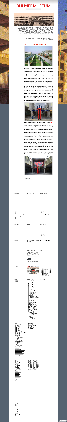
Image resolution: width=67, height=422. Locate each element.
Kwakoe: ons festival (20, 34)
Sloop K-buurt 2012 (44, 210)
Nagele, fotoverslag (18, 210)
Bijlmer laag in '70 (49, 29)
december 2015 (18, 399)
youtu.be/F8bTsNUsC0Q (45, 274)
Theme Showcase (31, 230)
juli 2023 (16, 364)
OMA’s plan (22, 36)
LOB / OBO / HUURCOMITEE (47, 36)
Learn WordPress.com (32, 229)
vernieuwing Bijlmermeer (19, 216)
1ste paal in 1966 (45, 27)
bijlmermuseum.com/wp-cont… (46, 266)
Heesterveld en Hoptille (25, 33)
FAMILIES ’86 (50, 32)
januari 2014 (17, 415)
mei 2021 (16, 371)
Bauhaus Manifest (48, 28)
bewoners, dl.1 (39, 28)
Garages (45, 32)
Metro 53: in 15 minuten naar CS (33, 36)
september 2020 (18, 372)
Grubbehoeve (35, 33)
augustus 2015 (17, 403)
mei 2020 (17, 373)
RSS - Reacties (17, 281)
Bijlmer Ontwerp (40, 29)
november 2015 (18, 400)
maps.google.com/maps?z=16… (46, 267)
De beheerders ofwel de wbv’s (20, 332)
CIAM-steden (22, 30)
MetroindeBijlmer (18, 209)
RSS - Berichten (18, 280)
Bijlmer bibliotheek (30, 28)
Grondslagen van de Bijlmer (46, 33)
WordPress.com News (32, 232)
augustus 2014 (17, 409)
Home (51, 27)
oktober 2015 (17, 401)
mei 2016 (16, 395)
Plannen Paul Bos (49, 37)
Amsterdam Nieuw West (27, 27)
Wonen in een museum (19, 218)
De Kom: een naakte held (40, 31)
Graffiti (28, 32)
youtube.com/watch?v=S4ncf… (46, 269)
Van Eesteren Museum (45, 236)
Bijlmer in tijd (21, 28)
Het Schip (42, 229)
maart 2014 (17, 413)
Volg (29, 259)
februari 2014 (17, 414)
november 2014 (18, 407)
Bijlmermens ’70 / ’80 (42, 30)
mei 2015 (16, 406)
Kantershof (17, 207)
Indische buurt (43, 231)
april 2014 (17, 412)
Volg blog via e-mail (31, 250)
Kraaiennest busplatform (33, 34)
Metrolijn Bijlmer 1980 (44, 207)
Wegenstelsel (28, 38)
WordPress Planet (31, 231)
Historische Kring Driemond (45, 230)
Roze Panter (43, 209)
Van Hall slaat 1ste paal (45, 214)
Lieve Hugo (17, 208)
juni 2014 (16, 410)
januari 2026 (17, 360)
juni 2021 (16, 370)
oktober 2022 (17, 365)
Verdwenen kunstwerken (28, 37)
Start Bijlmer (43, 211)
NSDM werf (43, 232)
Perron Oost (43, 233)
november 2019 (18, 374)
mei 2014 (16, 411)
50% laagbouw (37, 27)
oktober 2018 (17, 377)
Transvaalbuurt (43, 235)
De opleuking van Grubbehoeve (25, 31)
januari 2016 (17, 398)
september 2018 (18, 378)
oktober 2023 (17, 363)
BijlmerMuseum (34, 5)
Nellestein (17, 211)
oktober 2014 (17, 408)
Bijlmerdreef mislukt (23, 29)
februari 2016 (17, 397)
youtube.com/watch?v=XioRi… (46, 273)
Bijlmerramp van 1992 (31, 30)
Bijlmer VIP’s (32, 29)
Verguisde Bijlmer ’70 (48, 38)
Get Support (30, 228)
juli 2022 (16, 366)
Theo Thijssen (43, 234)
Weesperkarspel (18, 217)
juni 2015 (16, 405)
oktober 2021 (17, 368)
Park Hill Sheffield (18, 228)
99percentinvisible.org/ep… (45, 275)
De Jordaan (43, 228)
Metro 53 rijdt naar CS (44, 206)
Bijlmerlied (50, 30)
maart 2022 (17, 367)
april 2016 (17, 396)
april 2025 (17, 361)
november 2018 (18, 376)
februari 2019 (17, 375)
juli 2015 (16, 404)
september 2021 (18, 369)
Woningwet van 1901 (48, 39)
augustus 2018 (17, 379)
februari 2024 (17, 362)
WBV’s (33, 38)
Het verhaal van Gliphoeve (46, 34)
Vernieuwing (39, 38)
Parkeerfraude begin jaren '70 (46, 208)
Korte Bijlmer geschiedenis (45, 205)
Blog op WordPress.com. (33, 419)
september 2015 (18, 402)
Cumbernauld (49, 31)
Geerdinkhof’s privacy (36, 32)
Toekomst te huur (39, 37)
